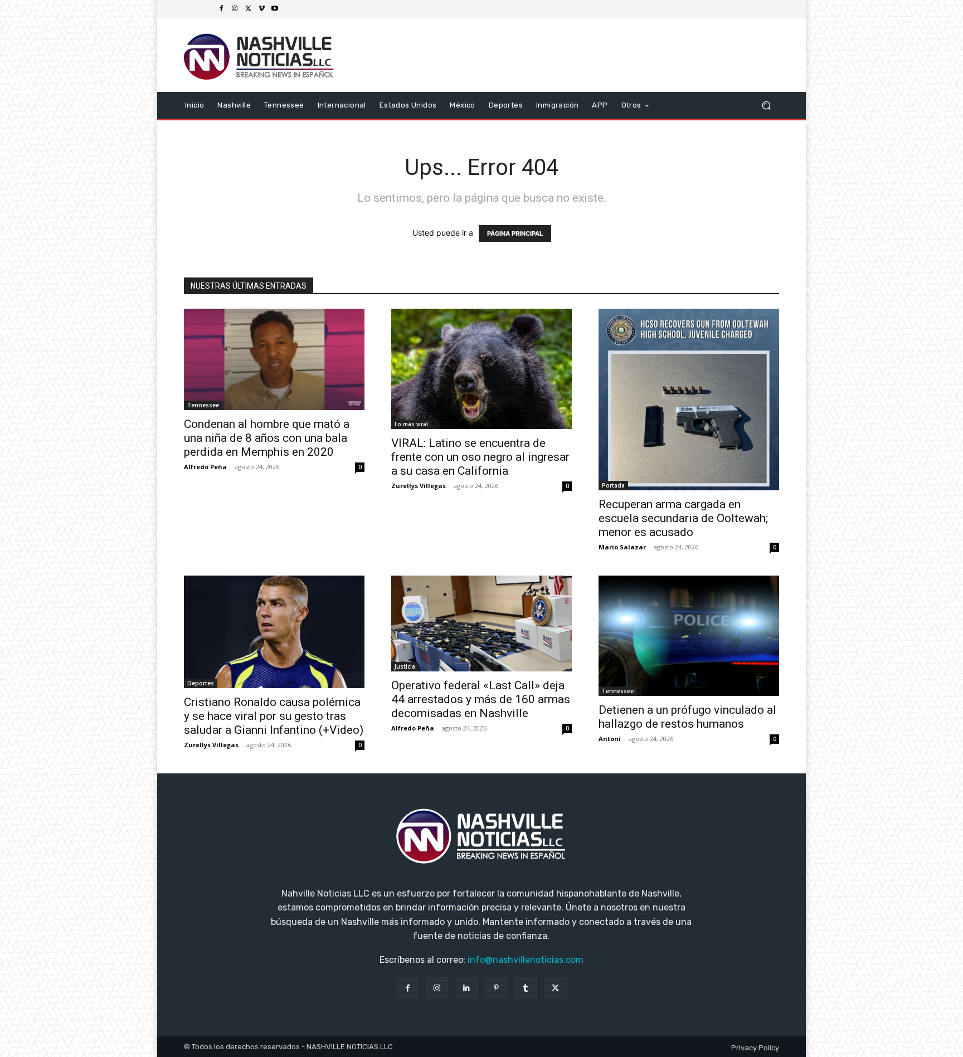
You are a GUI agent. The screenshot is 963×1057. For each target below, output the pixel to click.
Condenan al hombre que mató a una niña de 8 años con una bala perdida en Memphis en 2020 (266, 438)
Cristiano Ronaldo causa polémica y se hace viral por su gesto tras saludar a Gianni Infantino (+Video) (273, 716)
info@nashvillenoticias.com (525, 959)
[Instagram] (234, 9)
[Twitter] (248, 9)
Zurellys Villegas (418, 485)
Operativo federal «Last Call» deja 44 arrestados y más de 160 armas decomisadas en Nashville (480, 699)
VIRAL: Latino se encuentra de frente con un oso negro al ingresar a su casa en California (480, 457)
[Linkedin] (467, 988)
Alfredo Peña (205, 466)
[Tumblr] (526, 988)
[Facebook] (221, 9)
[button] (766, 105)
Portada (613, 485)
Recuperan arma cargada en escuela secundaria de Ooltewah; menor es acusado (683, 518)
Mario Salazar (622, 547)
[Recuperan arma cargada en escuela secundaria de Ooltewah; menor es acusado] (689, 399)
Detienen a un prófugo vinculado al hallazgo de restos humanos (687, 716)
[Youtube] (274, 9)
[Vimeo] (261, 9)
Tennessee (203, 405)
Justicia (405, 666)
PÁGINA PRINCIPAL (515, 233)
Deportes (200, 683)
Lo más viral (411, 424)
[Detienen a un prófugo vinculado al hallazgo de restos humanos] (689, 636)
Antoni (610, 738)
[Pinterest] (496, 988)
